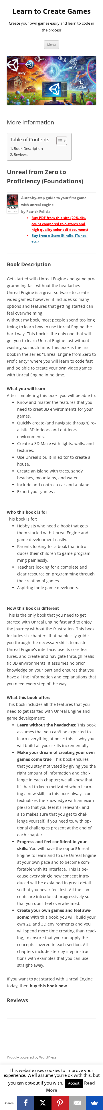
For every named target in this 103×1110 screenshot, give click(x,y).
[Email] (77, 1103)
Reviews (20, 154)
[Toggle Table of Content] (59, 141)
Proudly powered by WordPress (32, 1057)
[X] (43, 1103)
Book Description (28, 148)
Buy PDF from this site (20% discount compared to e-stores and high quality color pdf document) (59, 223)
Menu (51, 44)
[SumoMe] (94, 1103)
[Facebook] (25, 1103)
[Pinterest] (60, 1103)
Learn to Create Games (51, 11)
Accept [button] (74, 1083)
